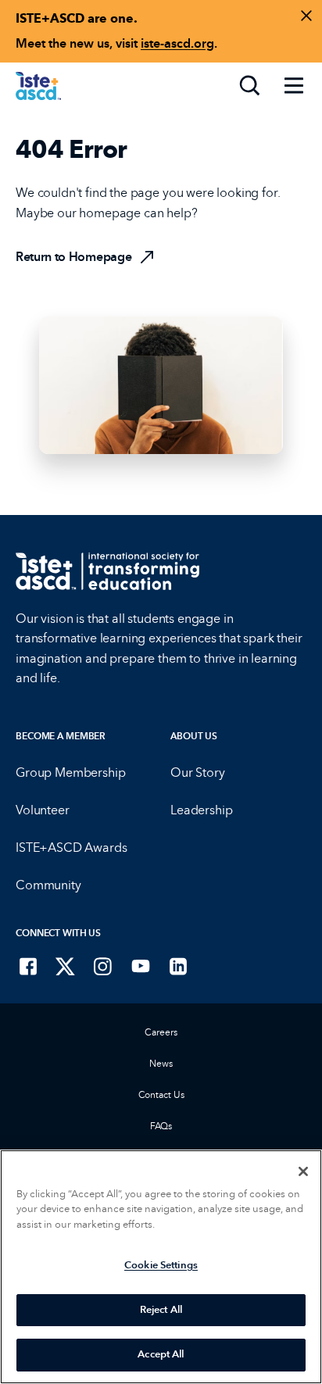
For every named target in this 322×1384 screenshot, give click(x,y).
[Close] (303, 1171)
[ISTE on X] (65, 965)
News (161, 1063)
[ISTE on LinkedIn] (178, 965)
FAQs (161, 1126)
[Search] (250, 85)
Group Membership (70, 772)
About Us (193, 736)
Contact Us (161, 1094)
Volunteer (43, 810)
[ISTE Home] (38, 86)
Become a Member (61, 736)
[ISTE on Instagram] (103, 965)
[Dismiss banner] (306, 15)
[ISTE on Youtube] (140, 965)
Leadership (201, 810)
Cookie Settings (161, 1265)
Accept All (161, 1354)
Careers (161, 1032)
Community (48, 885)
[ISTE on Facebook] (28, 965)
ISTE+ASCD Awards (71, 847)
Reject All (161, 1310)
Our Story (197, 772)
